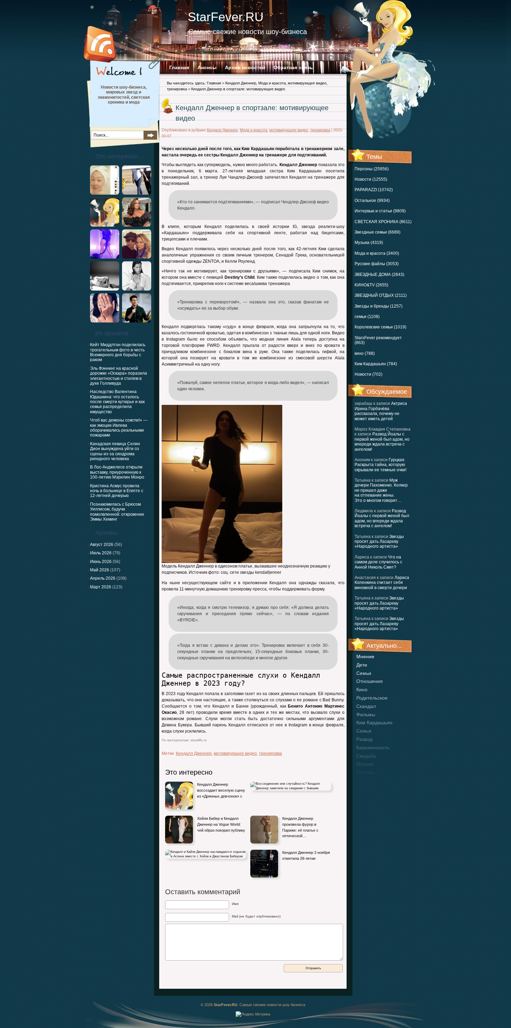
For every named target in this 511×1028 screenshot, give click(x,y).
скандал (366, 706)
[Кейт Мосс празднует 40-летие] (136, 289)
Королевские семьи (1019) (380, 327)
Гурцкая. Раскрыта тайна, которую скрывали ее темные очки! (380, 464)
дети (361, 665)
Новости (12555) (371, 179)
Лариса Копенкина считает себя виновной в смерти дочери (382, 582)
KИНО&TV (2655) (371, 285)
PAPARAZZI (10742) (374, 189)
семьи (363, 673)
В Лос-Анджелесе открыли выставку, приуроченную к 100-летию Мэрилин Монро (117, 472)
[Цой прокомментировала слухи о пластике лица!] (104, 193)
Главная (179, 67)
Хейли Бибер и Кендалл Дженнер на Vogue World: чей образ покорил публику (221, 824)
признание (368, 780)
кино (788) (365, 353)
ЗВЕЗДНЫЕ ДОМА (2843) (379, 274)
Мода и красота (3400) (377, 253)
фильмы (365, 714)
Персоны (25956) (372, 168)
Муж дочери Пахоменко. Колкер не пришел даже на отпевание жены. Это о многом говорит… (381, 490)
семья (363, 731)
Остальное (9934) (372, 200)
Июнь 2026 (101, 561)
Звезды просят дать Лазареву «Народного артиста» (379, 541)
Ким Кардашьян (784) (376, 363)
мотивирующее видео (307, 83)
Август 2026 (101, 544)
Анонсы (207, 67)
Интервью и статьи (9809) (380, 211)
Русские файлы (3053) (377, 263)
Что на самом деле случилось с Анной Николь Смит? (378, 562)
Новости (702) (368, 374)
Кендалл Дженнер (240, 83)
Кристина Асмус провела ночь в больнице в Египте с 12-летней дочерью (116, 490)
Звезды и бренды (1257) (379, 306)
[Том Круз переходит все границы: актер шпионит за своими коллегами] (136, 321)
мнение (365, 656)
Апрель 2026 (102, 578)
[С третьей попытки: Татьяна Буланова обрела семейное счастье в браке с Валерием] (104, 225)
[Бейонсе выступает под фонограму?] (104, 257)
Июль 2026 (101, 552)
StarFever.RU (225, 17)
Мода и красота (272, 83)
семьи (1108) (367, 316)
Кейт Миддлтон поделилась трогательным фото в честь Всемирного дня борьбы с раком (117, 352)
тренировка (177, 89)
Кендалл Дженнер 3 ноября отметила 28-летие (306, 855)
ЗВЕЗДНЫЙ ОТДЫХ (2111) (381, 295)
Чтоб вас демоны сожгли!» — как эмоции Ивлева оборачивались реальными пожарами (118, 428)
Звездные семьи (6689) (377, 232)
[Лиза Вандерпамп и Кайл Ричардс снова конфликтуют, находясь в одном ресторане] (136, 225)
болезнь (365, 772)
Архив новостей (245, 67)
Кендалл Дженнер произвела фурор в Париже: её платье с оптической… (300, 827)
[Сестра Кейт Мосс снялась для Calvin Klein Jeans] (104, 289)
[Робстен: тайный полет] (136, 193)
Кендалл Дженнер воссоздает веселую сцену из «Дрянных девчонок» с (221, 790)
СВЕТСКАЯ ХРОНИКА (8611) (383, 221)
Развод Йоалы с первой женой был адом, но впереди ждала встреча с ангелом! (382, 441)
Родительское (372, 698)
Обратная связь (293, 67)
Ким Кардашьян (374, 722)
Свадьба (366, 756)
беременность (372, 747)
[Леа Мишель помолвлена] (104, 321)
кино (361, 689)
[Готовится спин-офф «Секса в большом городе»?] (136, 257)
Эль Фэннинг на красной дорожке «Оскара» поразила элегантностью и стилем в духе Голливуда (118, 376)
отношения (369, 681)
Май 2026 (99, 570)
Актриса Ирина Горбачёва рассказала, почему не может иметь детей (381, 411)
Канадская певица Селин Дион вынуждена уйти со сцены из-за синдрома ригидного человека (115, 451)
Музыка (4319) (369, 242)
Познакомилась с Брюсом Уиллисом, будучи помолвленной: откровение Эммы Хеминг (117, 512)
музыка (364, 764)
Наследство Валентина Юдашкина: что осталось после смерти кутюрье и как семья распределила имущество (117, 401)
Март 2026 (100, 587)
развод (364, 739)
